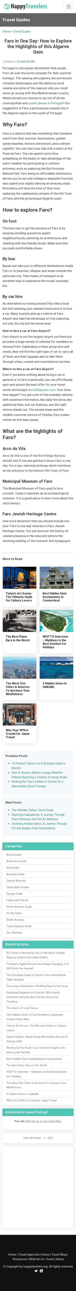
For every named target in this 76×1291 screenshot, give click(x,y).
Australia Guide (15, 874)
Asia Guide (12, 867)
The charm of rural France (22, 1008)
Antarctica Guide (16, 861)
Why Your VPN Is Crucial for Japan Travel (18, 733)
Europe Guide (25, 61)
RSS (50, 1138)
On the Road (13, 913)
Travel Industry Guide (19, 926)
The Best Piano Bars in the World (18, 638)
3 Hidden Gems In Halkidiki (22, 1094)
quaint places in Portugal (45, 103)
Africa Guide (13, 854)
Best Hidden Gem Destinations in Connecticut (55, 597)
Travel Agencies (28, 1254)
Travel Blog (58, 1254)
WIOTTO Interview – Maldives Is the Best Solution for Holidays (55, 642)
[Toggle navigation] (68, 6)
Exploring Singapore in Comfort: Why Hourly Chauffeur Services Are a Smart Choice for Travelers (33, 997)
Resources (20, 1259)
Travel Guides (22, 31)
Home (6, 31)
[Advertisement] (38, 1187)
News (45, 1254)
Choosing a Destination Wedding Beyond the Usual (37, 986)
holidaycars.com (44, 390)
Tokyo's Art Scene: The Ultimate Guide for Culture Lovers (19, 597)
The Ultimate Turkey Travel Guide (32, 810)
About (60, 1259)
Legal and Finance (17, 900)
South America (15, 919)
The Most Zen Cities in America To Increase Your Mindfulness (18, 689)
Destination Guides (17, 887)
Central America (16, 880)
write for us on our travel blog (43, 1121)
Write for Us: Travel (41, 1259)
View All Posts (32, 1138)
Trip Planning (14, 932)
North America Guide (19, 906)
